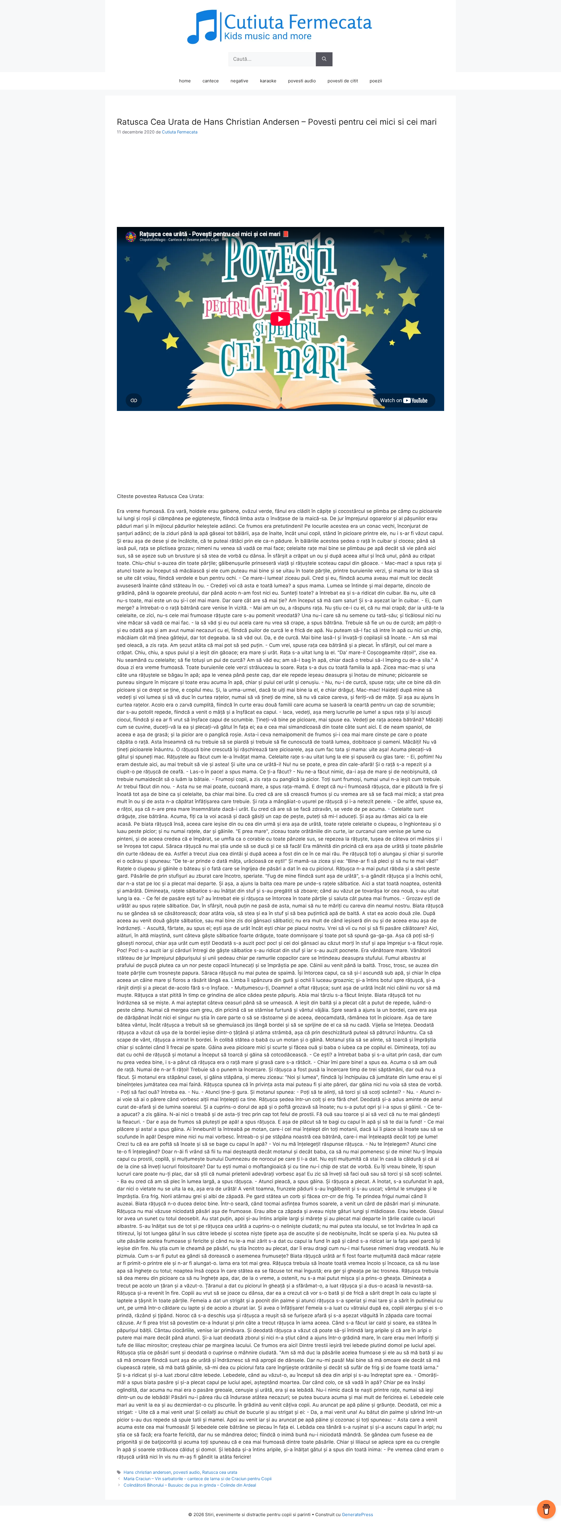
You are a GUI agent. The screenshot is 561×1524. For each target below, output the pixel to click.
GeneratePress (357, 1514)
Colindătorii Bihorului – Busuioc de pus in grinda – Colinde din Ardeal (190, 1485)
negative (239, 81)
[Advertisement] (280, 186)
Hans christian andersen (147, 1472)
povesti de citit (343, 81)
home (185, 81)
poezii (376, 81)
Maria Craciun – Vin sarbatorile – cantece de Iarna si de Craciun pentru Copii (197, 1478)
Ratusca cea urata (219, 1472)
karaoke (268, 81)
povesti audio (302, 81)
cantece (210, 81)
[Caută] (324, 59)
